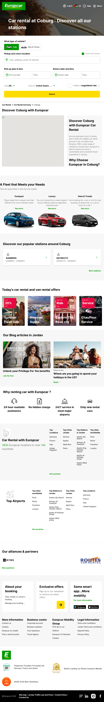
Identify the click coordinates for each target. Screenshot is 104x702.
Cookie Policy (61, 695)
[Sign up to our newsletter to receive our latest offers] (61, 605)
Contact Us (24, 697)
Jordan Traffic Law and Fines (40, 695)
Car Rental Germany (22, 105)
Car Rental (6, 105)
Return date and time (63, 69)
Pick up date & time (13, 69)
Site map (23, 695)
